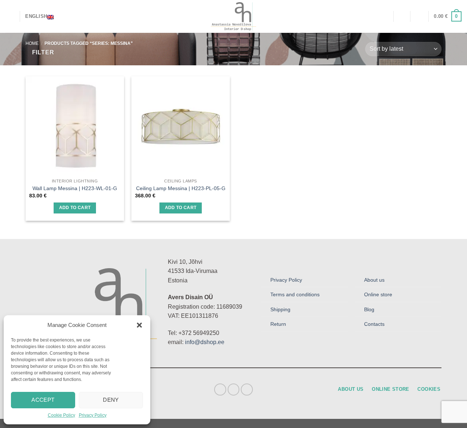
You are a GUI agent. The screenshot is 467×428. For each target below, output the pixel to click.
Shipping (280, 309)
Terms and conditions (295, 294)
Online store (378, 294)
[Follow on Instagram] (234, 389)
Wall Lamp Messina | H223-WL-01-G (74, 188)
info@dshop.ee (204, 342)
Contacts (374, 324)
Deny (111, 400)
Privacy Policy (93, 415)
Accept (43, 400)
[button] (139, 325)
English (36, 16)
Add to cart (75, 207)
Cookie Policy (61, 415)
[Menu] (9, 16)
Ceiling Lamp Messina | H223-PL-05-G (180, 188)
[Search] (385, 16)
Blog (369, 309)
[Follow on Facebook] (220, 389)
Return (278, 324)
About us (374, 280)
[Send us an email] (247, 389)
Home (32, 43)
